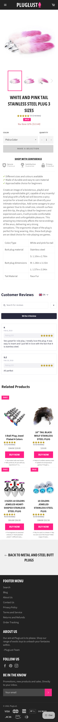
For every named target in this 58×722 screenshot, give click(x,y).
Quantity (43, 132)
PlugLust (13, 706)
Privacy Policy (10, 607)
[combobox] (54, 305)
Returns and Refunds (14, 617)
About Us (8, 597)
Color (6, 132)
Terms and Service (12, 612)
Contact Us (8, 602)
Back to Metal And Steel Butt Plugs (31, 557)
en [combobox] (44, 294)
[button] (29, 116)
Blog (5, 592)
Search (6, 587)
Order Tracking (11, 622)
